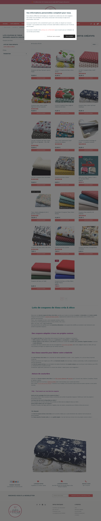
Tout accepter (69, 36)
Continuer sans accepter (53, 36)
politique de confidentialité (48, 30)
